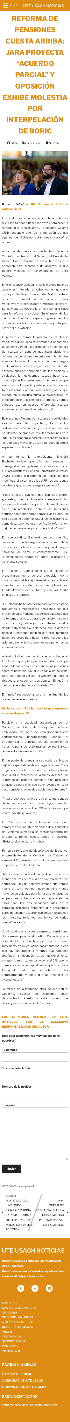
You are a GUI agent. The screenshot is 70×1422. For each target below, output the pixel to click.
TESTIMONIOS (11, 1336)
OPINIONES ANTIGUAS (17, 1317)
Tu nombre (9, 1050)
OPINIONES (9, 1312)
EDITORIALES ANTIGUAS (19, 1307)
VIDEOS (7, 1331)
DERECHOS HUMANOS (17, 1326)
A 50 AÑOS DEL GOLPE (17, 1322)
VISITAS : (13, 1351)
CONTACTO (10, 1346)
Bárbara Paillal (13, 204)
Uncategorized (25, 1186)
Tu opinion (9, 1105)
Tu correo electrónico (17, 1068)
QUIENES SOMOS (13, 1341)
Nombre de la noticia (16, 1086)
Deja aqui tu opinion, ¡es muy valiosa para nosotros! (31, 1038)
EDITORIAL (10, 1302)
